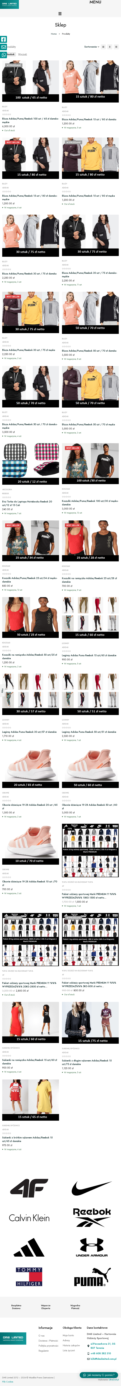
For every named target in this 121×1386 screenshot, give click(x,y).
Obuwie (5, 793)
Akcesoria (7, 489)
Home (54, 33)
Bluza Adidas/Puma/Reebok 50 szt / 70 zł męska (88, 424)
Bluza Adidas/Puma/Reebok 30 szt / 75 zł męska (28, 350)
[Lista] (103, 46)
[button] (60, 14)
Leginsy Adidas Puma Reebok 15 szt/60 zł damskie (89, 655)
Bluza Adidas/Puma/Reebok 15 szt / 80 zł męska (88, 196)
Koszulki (66, 489)
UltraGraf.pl (114, 1379)
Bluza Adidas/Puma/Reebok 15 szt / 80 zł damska (89, 119)
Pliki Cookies (7, 1381)
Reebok (5, 493)
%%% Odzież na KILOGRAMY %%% (77, 882)
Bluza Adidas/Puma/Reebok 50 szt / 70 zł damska (89, 350)
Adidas (5, 110)
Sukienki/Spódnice (11, 1048)
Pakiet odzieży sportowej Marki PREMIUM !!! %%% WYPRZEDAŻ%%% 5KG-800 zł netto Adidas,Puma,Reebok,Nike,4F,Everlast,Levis (89, 986)
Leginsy (65, 643)
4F (63, 886)
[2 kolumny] (109, 46)
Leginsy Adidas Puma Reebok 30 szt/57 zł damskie (29, 732)
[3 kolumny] (116, 46)
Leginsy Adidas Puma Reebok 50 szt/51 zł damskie (89, 732)
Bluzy (4, 106)
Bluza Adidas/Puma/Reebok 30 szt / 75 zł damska (29, 273)
